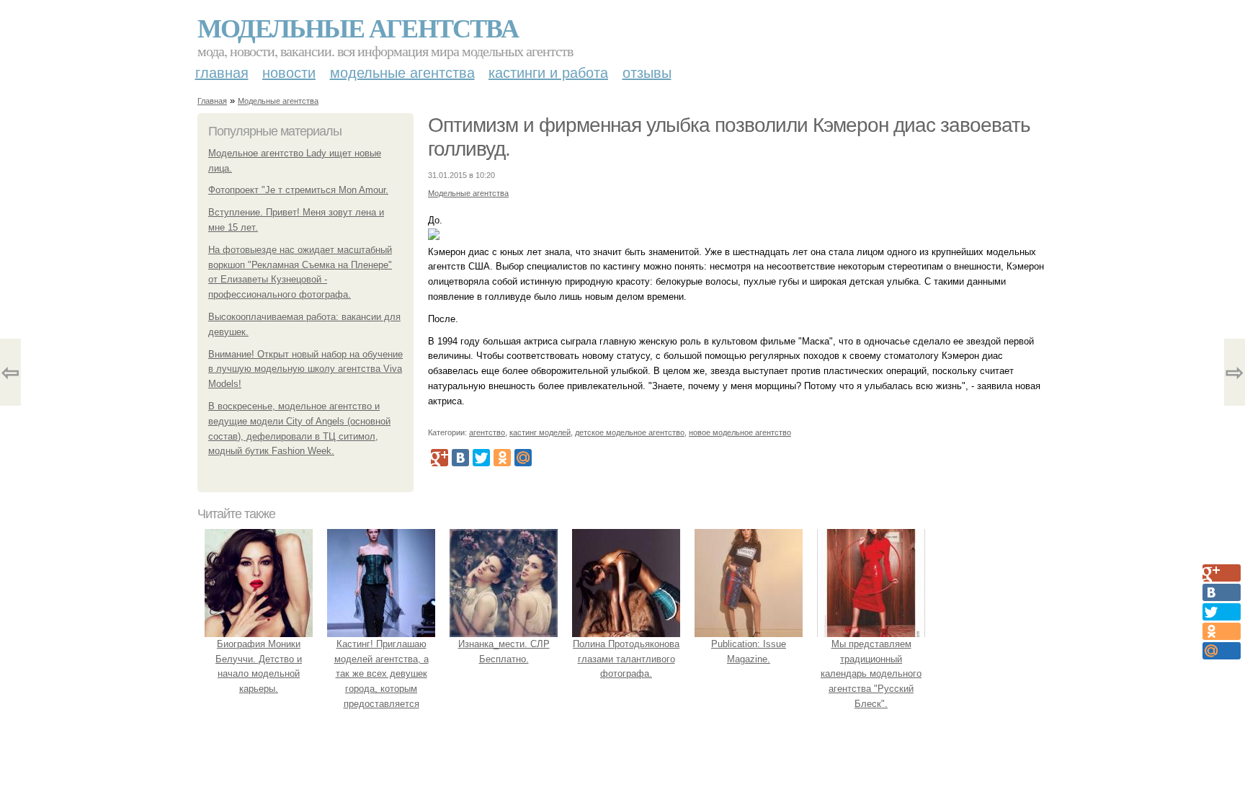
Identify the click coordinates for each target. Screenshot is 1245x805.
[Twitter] (481, 457)
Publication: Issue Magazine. (748, 651)
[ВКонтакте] (460, 457)
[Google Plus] (439, 457)
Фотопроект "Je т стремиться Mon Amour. (298, 189)
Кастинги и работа (548, 73)
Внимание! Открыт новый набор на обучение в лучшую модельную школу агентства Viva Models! (305, 369)
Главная (222, 73)
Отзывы (646, 73)
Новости (289, 73)
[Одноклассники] (502, 457)
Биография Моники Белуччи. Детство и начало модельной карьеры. (258, 666)
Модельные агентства (357, 27)
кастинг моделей (540, 432)
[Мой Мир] (523, 457)
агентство (487, 432)
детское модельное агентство (629, 432)
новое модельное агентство (740, 432)
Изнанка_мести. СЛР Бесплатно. (504, 651)
